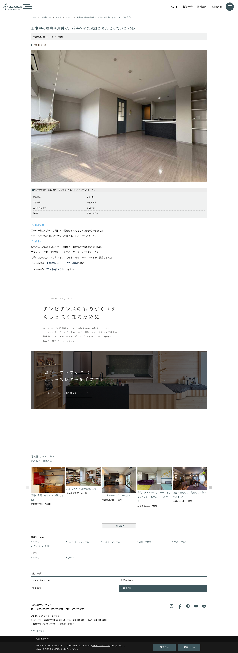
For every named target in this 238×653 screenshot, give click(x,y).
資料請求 (202, 6)
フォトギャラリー (56, 269)
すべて (36, 542)
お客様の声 (125, 588)
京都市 (71, 558)
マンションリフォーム (78, 542)
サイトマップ (38, 631)
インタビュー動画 (41, 546)
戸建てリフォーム (111, 542)
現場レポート (127, 580)
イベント (172, 6)
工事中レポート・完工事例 (62, 263)
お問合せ (217, 6)
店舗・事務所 (145, 542)
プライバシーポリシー (101, 645)
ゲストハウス (180, 542)
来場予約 (187, 6)
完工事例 (36, 588)
